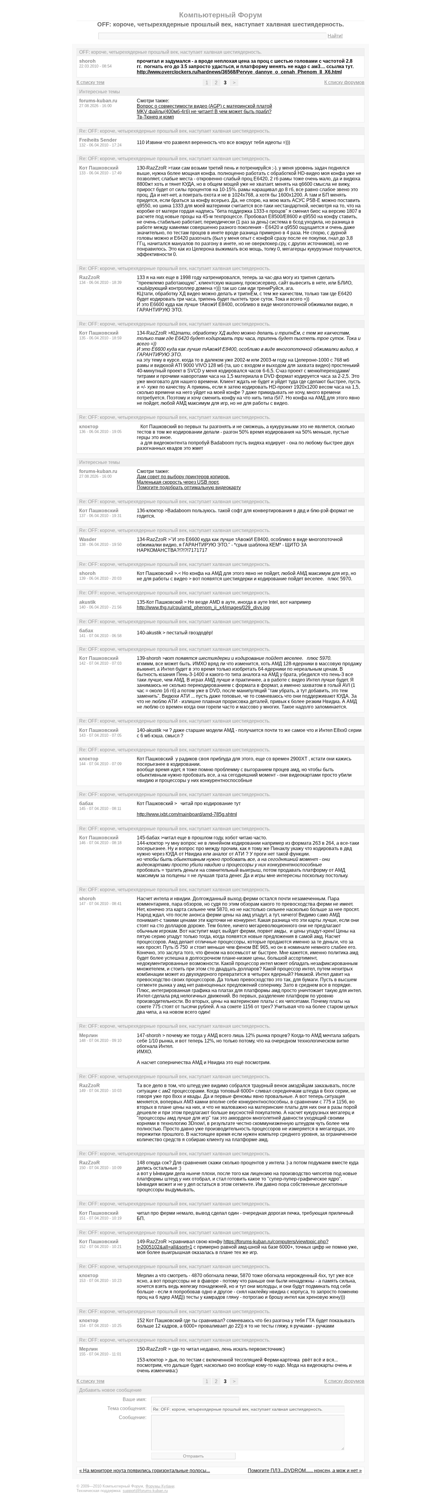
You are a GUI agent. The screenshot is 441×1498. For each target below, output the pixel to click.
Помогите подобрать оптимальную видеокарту (189, 487)
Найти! (335, 35)
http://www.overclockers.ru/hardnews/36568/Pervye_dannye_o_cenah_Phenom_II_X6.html (239, 71)
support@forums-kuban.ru (145, 1490)
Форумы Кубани (160, 1486)
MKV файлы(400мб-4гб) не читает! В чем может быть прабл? (204, 111)
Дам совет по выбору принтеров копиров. (183, 476)
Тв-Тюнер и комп (155, 116)
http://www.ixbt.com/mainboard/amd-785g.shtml (187, 814)
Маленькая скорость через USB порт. (178, 482)
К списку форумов (344, 82)
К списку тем (90, 82)
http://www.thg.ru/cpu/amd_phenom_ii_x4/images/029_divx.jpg (203, 607)
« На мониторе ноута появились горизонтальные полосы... (144, 1470)
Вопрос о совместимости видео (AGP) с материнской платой (204, 106)
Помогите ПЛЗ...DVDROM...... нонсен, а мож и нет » (305, 1470)
